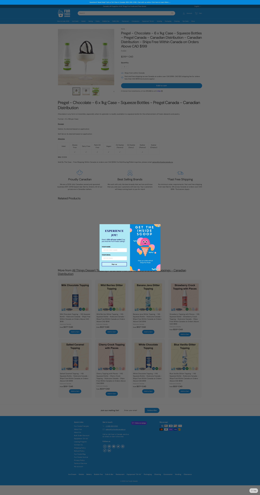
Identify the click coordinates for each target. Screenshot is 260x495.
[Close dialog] (159, 226)
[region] (130, 2)
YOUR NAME (106, 247)
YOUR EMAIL (106, 255)
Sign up (114, 264)
